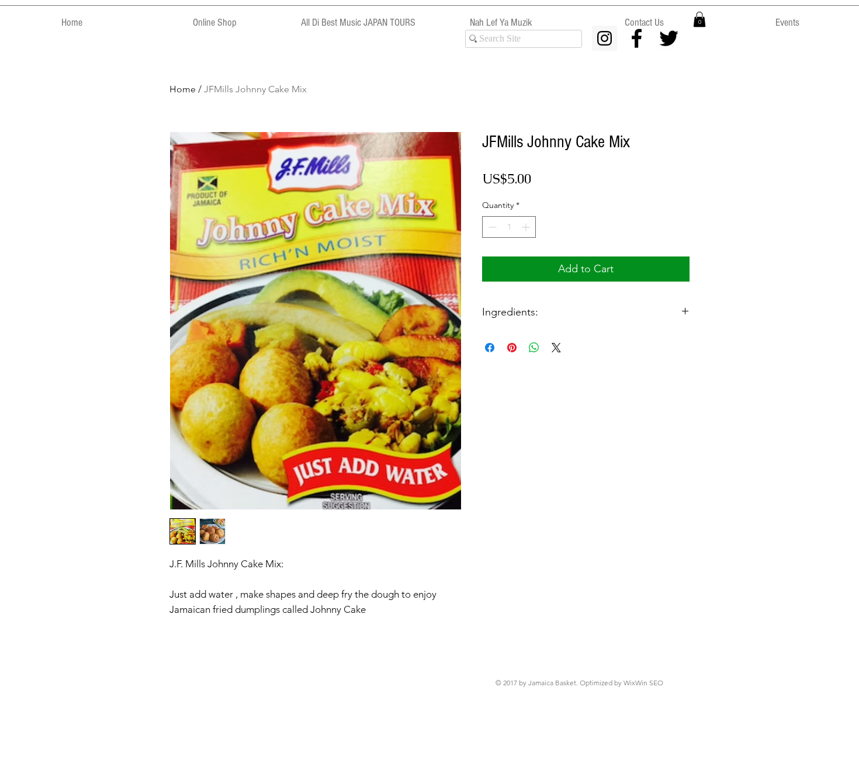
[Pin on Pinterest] (512, 348)
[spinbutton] (508, 227)
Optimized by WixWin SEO (621, 682)
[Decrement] (491, 227)
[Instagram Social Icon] (604, 38)
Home (182, 89)
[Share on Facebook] (490, 348)
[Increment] (526, 227)
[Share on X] (556, 348)
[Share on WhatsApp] (534, 348)
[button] (699, 19)
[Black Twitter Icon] (668, 38)
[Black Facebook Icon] (636, 38)
